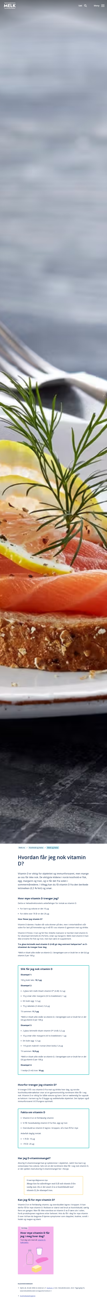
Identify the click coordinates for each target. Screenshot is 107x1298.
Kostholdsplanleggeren (27, 1296)
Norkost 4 (50, 1288)
